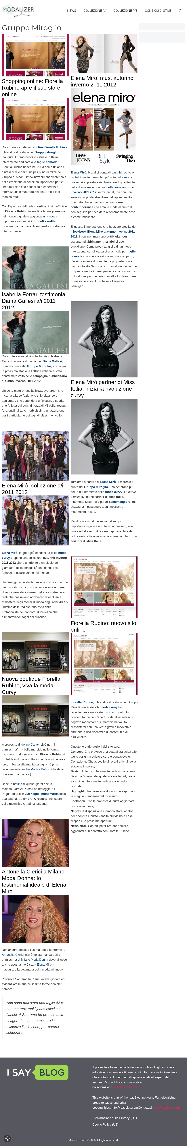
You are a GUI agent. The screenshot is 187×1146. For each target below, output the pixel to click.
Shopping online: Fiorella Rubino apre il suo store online (32, 87)
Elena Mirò (44, 964)
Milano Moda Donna (34, 959)
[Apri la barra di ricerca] (180, 10)
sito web (118, 712)
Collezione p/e (125, 10)
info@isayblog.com (126, 1087)
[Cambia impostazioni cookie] (7, 1138)
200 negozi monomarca (42, 794)
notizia (17, 784)
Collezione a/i (94, 10)
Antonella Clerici (13, 954)
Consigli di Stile (158, 10)
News (71, 10)
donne (30, 744)
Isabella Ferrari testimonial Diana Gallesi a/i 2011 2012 (34, 300)
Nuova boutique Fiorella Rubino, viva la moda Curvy (31, 685)
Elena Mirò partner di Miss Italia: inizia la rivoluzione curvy (103, 388)
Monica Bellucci (41, 769)
